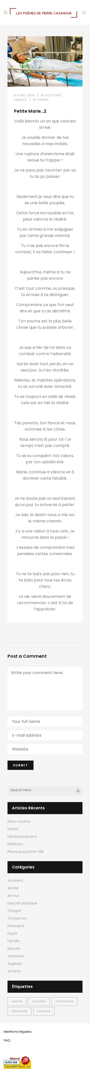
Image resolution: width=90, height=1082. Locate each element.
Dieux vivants (19, 821)
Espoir (13, 933)
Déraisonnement (22, 836)
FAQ (7, 1040)
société (14, 971)
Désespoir (16, 925)
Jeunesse (16, 956)
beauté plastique (22, 903)
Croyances (17, 918)
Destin (13, 828)
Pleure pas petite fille (26, 851)
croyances (65, 1001)
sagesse (43, 1011)
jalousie (14, 948)
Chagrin (14, 910)
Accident (53, 95)
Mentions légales (18, 1031)
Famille (20, 100)
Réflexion (15, 844)
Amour (13, 895)
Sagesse (15, 963)
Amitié (13, 888)
